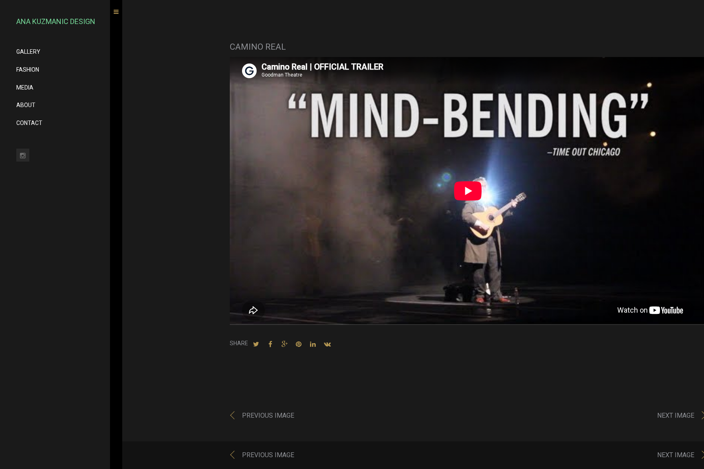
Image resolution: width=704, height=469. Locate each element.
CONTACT (29, 123)
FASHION (27, 69)
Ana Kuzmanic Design (55, 21)
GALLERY (28, 51)
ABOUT (25, 105)
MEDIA (24, 87)
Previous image (268, 415)
